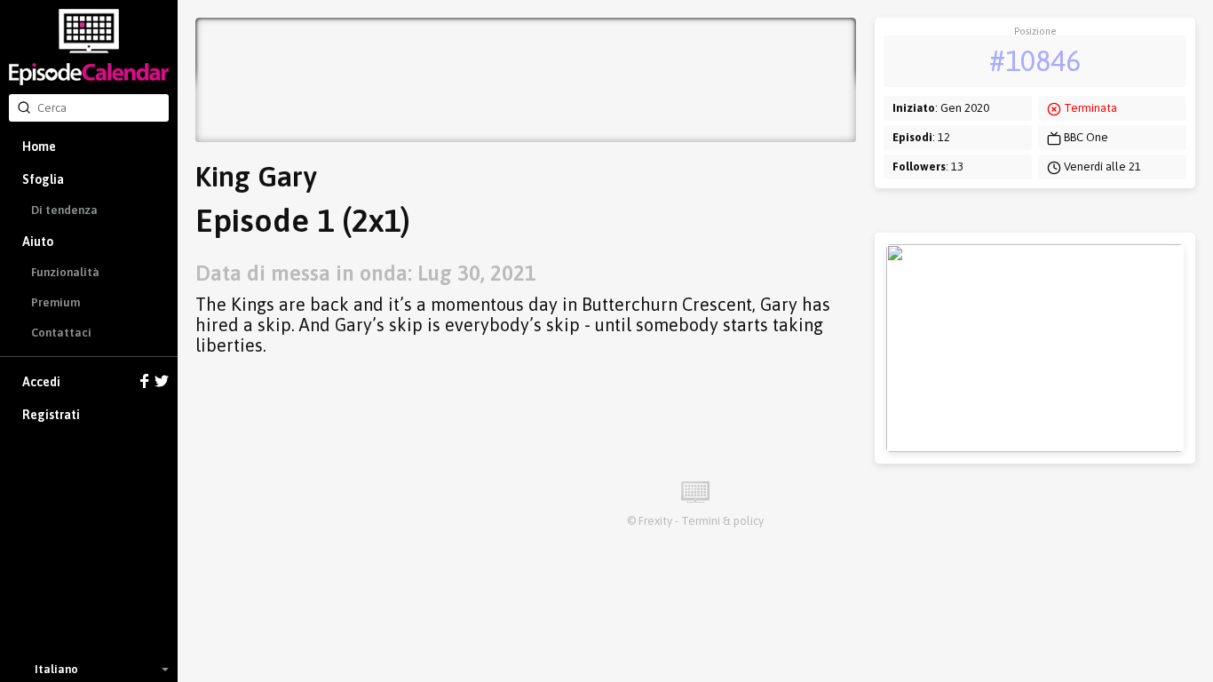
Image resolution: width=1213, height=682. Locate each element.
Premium (55, 302)
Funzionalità (65, 272)
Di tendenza (64, 210)
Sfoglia (43, 179)
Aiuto (37, 241)
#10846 (1035, 60)
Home (39, 146)
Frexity (655, 520)
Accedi (41, 382)
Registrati (51, 415)
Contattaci (61, 332)
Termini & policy (722, 520)
